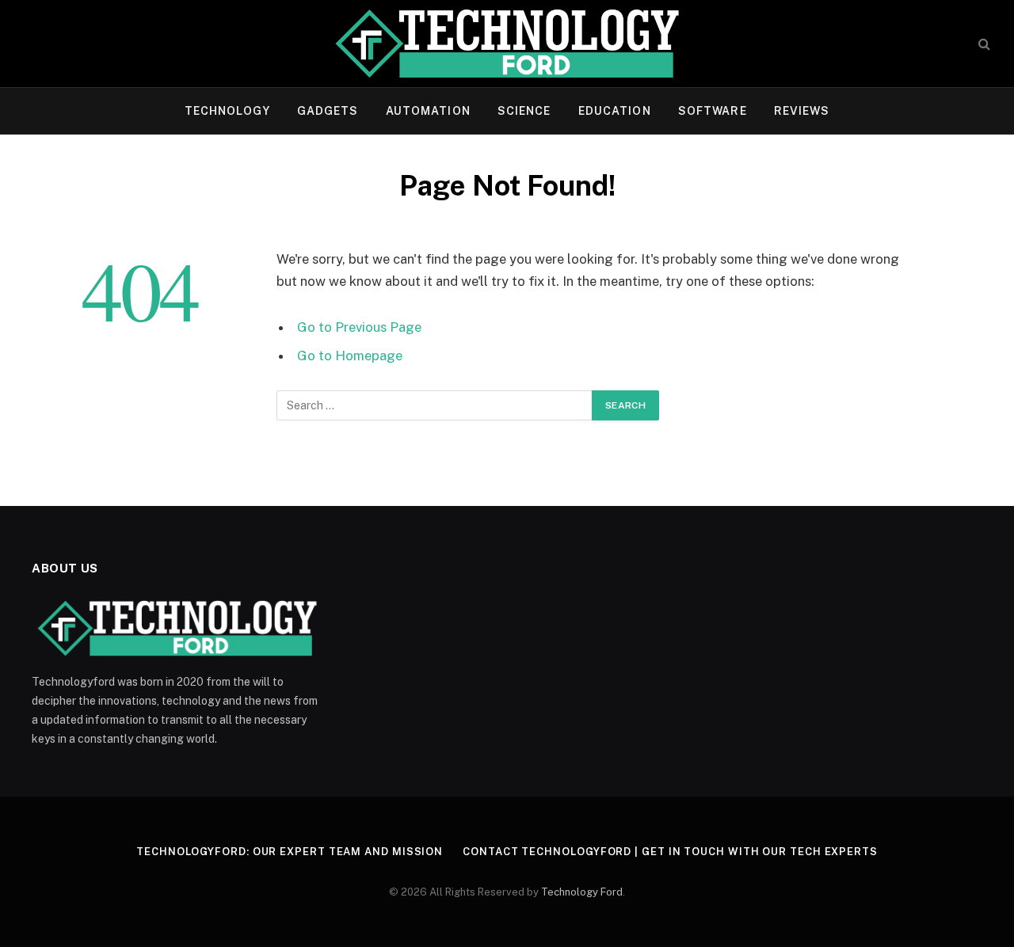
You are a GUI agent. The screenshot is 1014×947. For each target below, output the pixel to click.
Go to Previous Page (359, 327)
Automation (428, 111)
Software (712, 111)
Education (614, 111)
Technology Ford (582, 892)
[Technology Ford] (507, 43)
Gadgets (328, 111)
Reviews (802, 111)
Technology (227, 111)
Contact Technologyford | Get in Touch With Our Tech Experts (670, 852)
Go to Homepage (349, 355)
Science (524, 111)
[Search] (982, 44)
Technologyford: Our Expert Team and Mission (289, 852)
